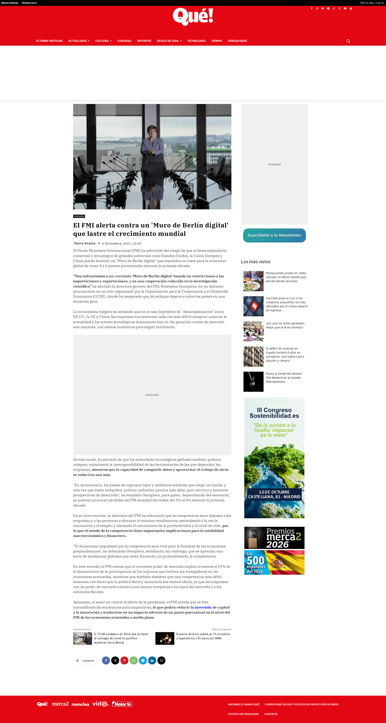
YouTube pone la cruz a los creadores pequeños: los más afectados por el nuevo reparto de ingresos (287, 304)
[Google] (350, 8)
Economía (79, 216)
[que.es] (193, 17)
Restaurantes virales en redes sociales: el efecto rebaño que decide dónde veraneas (286, 277)
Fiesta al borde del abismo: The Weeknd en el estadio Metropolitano (284, 378)
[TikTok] (334, 8)
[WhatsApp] (134, 660)
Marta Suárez (85, 243)
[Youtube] (345, 8)
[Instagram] (317, 8)
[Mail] (322, 8)
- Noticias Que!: (28, 2)
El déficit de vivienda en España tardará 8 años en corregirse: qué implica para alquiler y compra (285, 354)
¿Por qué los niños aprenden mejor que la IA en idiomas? (285, 325)
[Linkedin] (152, 660)
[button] (348, 41)
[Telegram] (328, 8)
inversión (203, 607)
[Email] (161, 660)
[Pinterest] (124, 660)
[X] (339, 8)
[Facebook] (311, 8)
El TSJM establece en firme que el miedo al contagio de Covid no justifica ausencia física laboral (121, 638)
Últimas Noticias (9, 2)
